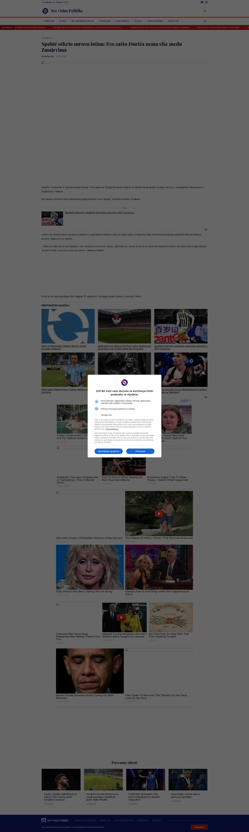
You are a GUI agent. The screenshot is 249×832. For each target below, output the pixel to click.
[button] (124, 415)
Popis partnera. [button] (112, 429)
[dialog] (124, 416)
